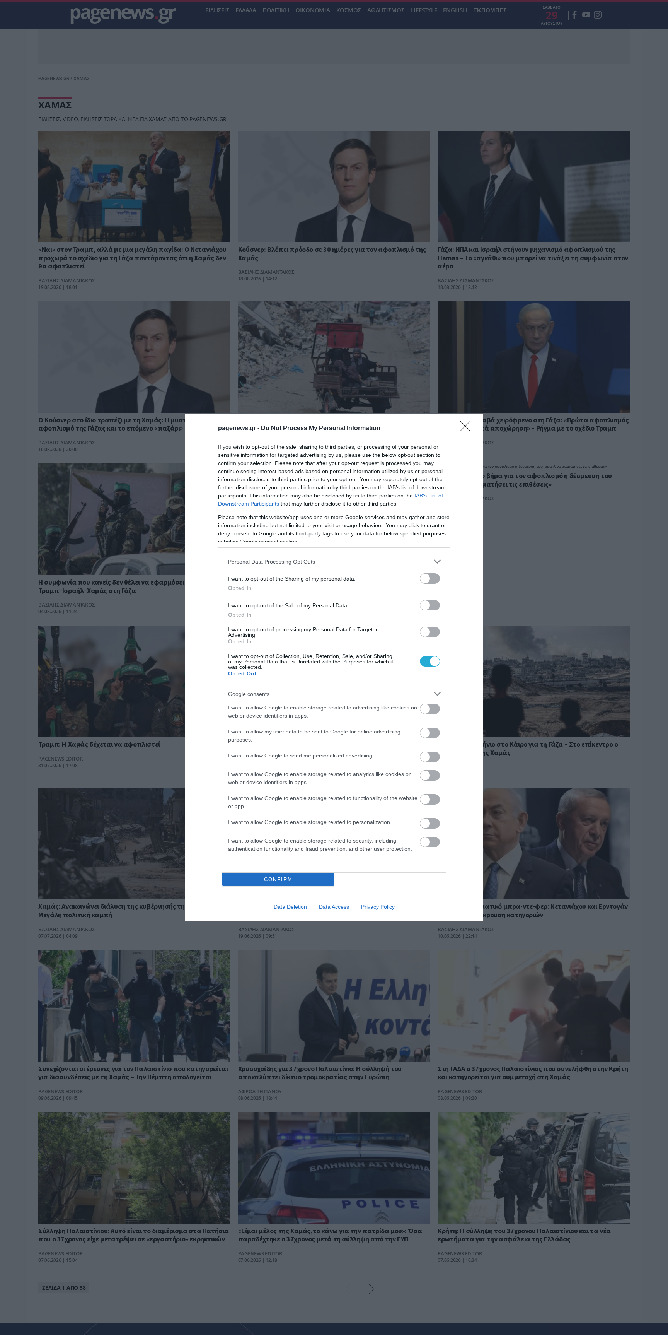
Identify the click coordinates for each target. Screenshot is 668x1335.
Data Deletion (290, 907)
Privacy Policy (378, 907)
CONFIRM (278, 879)
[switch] (430, 578)
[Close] (467, 428)
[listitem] (334, 561)
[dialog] (334, 667)
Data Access (334, 907)
